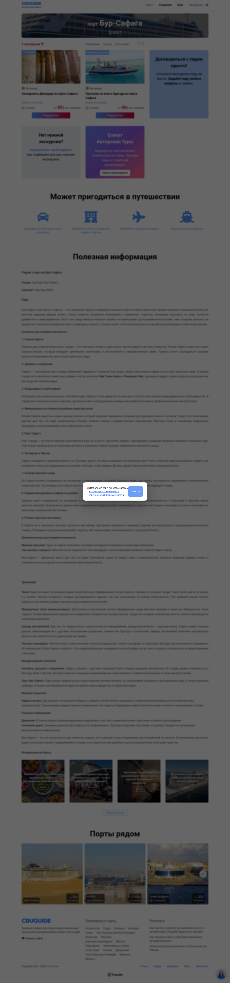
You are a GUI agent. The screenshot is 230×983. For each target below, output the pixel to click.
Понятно (135, 491)
